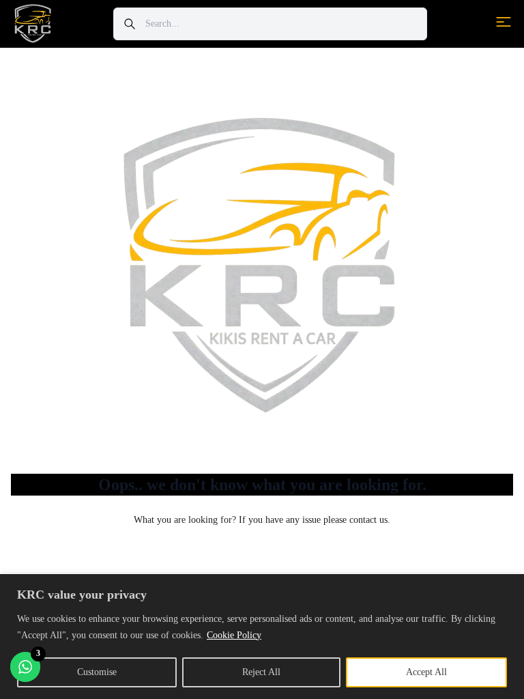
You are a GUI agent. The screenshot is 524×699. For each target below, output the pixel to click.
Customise (97, 672)
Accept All (426, 672)
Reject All (261, 672)
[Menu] (503, 21)
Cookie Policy (234, 635)
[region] (262, 636)
